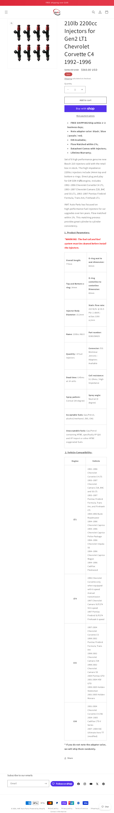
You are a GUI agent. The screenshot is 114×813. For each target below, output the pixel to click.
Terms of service (81, 808)
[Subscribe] (45, 783)
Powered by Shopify (37, 809)
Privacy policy (66, 808)
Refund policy (53, 808)
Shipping (68, 78)
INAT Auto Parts (23, 809)
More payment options (85, 116)
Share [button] (70, 758)
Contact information (58, 811)
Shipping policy (97, 808)
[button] (6, 12)
